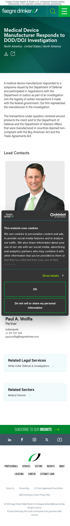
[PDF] (6, 53)
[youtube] (59, 439)
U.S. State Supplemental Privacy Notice (48, 488)
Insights (51, 466)
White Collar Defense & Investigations (28, 366)
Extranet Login (47, 474)
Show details (51, 275)
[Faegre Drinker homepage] (20, 11)
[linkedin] (9, 439)
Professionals (11, 466)
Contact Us (10, 488)
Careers (32, 474)
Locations (19, 474)
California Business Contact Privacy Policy (34, 494)
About (62, 466)
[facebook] (22, 439)
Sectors (38, 466)
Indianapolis (11, 329)
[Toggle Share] (13, 53)
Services (26, 466)
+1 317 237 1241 (13, 333)
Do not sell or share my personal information (35, 305)
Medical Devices (17, 395)
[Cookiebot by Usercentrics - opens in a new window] (50, 215)
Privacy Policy (24, 488)
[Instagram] (34, 439)
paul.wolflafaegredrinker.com (22, 336)
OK (35, 289)
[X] (46, 439)
